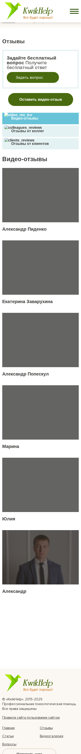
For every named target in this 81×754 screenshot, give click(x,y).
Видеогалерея (51, 736)
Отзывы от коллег (27, 131)
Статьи (8, 736)
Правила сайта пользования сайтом (31, 717)
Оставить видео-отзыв (40, 99)
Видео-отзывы (24, 118)
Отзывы (46, 728)
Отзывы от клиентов (30, 144)
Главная (8, 728)
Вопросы (9, 744)
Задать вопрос (29, 77)
